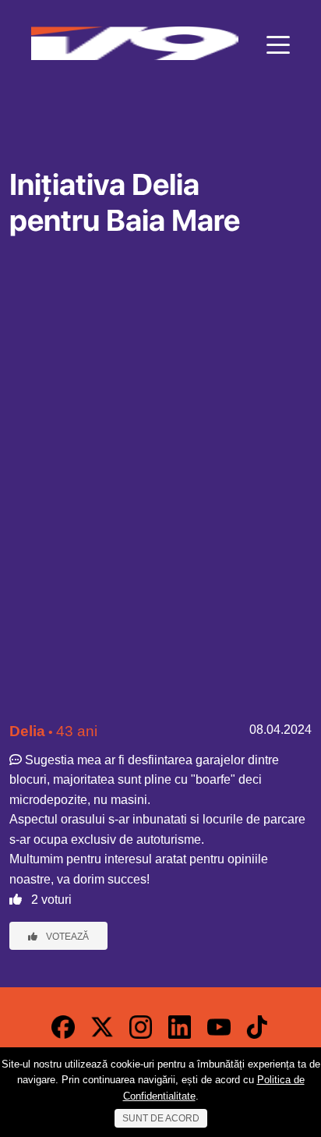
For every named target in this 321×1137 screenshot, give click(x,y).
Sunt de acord (160, 1118)
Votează (66, 936)
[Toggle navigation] (278, 43)
